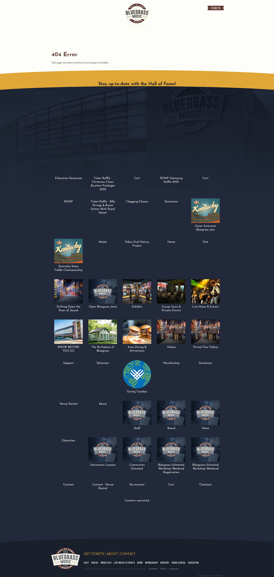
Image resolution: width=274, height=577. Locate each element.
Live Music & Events (124, 562)
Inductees (106, 562)
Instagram (174, 568)
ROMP (140, 562)
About (112, 554)
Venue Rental (179, 562)
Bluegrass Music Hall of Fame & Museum (65, 558)
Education (193, 562)
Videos (94, 562)
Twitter (163, 568)
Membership (151, 562)
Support (164, 562)
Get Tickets (94, 554)
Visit (86, 562)
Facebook (153, 568)
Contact (127, 554)
